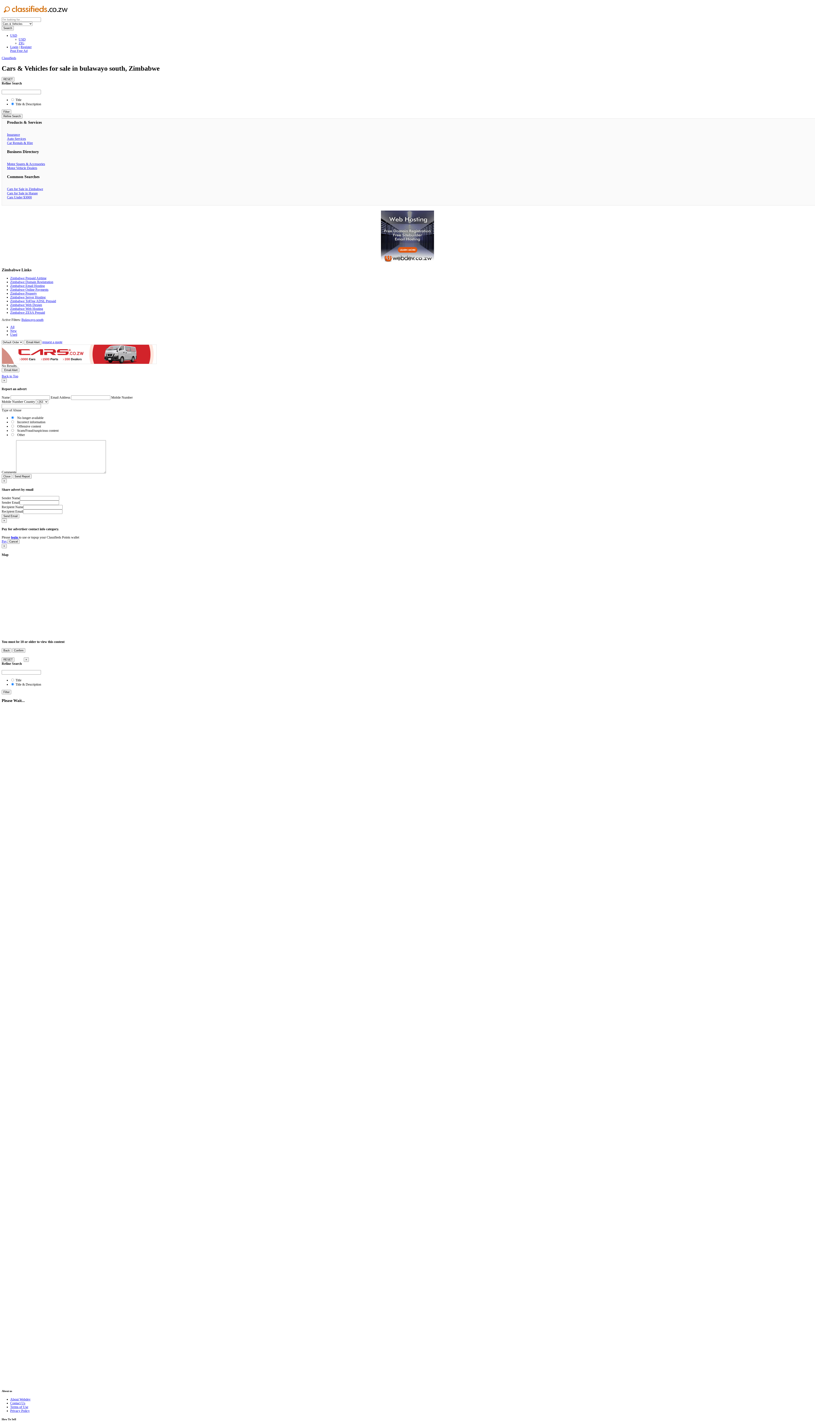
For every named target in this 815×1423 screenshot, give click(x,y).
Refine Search (12, 116)
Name (6, 397)
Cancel (13, 541)
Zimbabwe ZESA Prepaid (27, 312)
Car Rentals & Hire (20, 143)
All (12, 327)
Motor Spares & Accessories (26, 164)
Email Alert (32, 342)
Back (6, 650)
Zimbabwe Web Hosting (26, 309)
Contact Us (17, 1403)
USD (13, 35)
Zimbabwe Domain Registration (31, 282)
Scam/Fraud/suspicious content (38, 430)
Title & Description (28, 104)
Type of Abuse (11, 410)
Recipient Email (12, 511)
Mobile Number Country (18, 402)
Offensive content (29, 426)
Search (7, 28)
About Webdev (20, 1399)
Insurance (13, 134)
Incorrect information (31, 422)
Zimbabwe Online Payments (29, 289)
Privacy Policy (20, 1411)
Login (14, 47)
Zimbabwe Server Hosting (28, 297)
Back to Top (10, 376)
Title (18, 100)
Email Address (60, 397)
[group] (407, 237)
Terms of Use (19, 1407)
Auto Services (16, 139)
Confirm (19, 650)
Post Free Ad (19, 51)
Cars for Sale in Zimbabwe (25, 189)
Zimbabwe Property (23, 293)
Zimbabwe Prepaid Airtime (28, 278)
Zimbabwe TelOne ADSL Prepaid (33, 301)
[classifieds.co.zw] (36, 15)
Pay (5, 541)
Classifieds (9, 58)
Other (21, 435)
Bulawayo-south (32, 320)
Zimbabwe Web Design (26, 305)
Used (13, 334)
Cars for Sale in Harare (22, 193)
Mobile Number (122, 397)
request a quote (52, 342)
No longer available (30, 418)
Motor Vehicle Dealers (22, 168)
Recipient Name (12, 507)
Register (26, 47)
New (13, 331)
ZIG (21, 43)
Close (6, 476)
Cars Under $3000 (19, 197)
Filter (6, 111)
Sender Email (11, 502)
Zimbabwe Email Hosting (27, 286)
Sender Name (11, 498)
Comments (9, 472)
